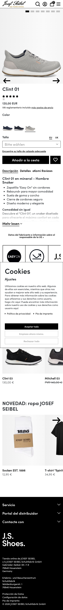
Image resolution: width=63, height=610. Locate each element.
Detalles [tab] (25, 171)
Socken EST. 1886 (13, 470)
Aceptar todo (31, 326)
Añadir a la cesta (25, 159)
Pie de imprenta (10, 600)
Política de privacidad (19, 313)
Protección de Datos (13, 594)
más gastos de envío (42, 107)
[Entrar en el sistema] (44, 4)
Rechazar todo (31, 341)
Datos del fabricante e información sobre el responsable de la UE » (31, 235)
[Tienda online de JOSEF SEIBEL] (14, 3)
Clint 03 (7, 378)
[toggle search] (37, 4)
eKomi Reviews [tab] (42, 171)
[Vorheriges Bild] (6, 81)
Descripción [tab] (10, 171)
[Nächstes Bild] (56, 81)
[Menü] (58, 4)
